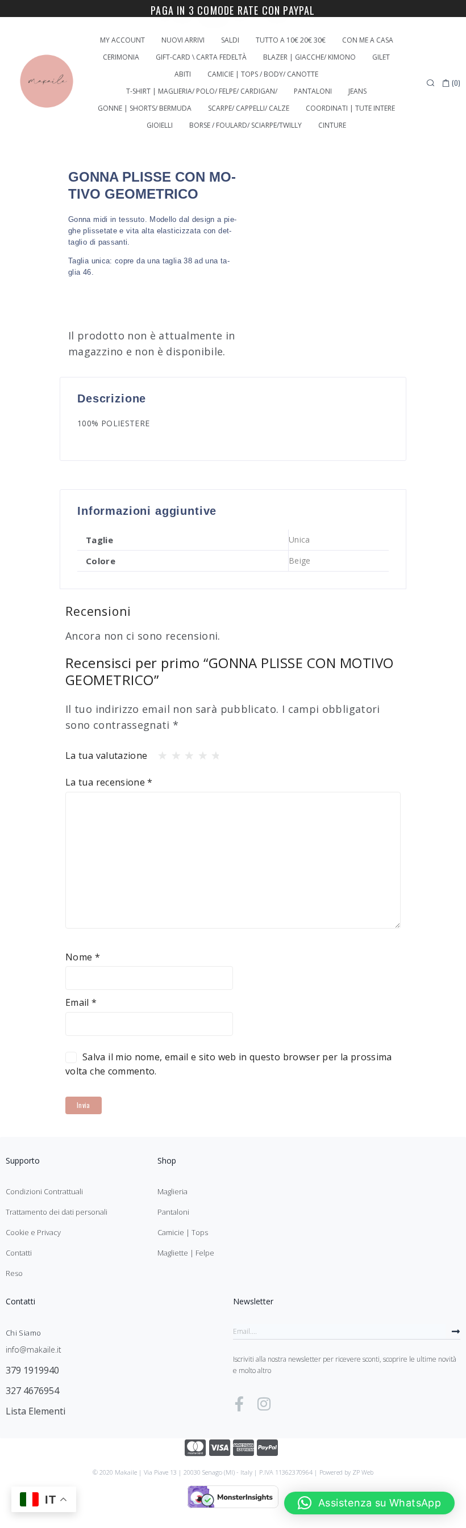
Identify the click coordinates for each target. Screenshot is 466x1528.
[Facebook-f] (239, 1403)
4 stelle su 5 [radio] (199, 752)
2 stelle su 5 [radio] (172, 752)
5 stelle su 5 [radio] (212, 752)
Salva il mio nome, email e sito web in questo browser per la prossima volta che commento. (228, 1064)
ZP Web (362, 1472)
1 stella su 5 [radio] (159, 752)
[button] (369, 1503)
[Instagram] (263, 1403)
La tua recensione (109, 782)
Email (81, 1002)
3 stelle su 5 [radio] (185, 752)
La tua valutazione (106, 755)
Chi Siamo (23, 1333)
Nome (82, 957)
